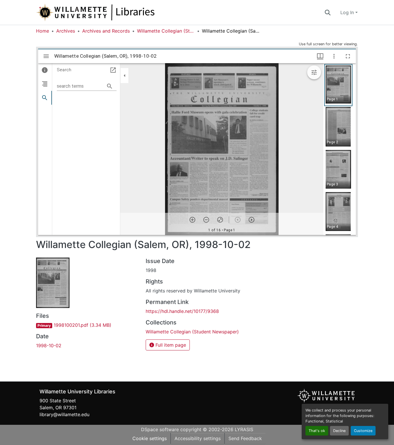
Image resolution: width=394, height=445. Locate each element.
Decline (339, 431)
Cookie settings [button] (149, 438)
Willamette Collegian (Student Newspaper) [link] (166, 31)
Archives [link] (65, 31)
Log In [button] (347, 12)
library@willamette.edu (64, 414)
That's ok (317, 431)
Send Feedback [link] (245, 438)
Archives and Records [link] (106, 31)
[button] (114, 12)
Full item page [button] (170, 345)
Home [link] (42, 31)
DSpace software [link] (160, 429)
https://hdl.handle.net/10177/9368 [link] (182, 311)
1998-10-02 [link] (48, 345)
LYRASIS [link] (244, 429)
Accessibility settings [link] (198, 438)
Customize (363, 431)
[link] (87, 325)
